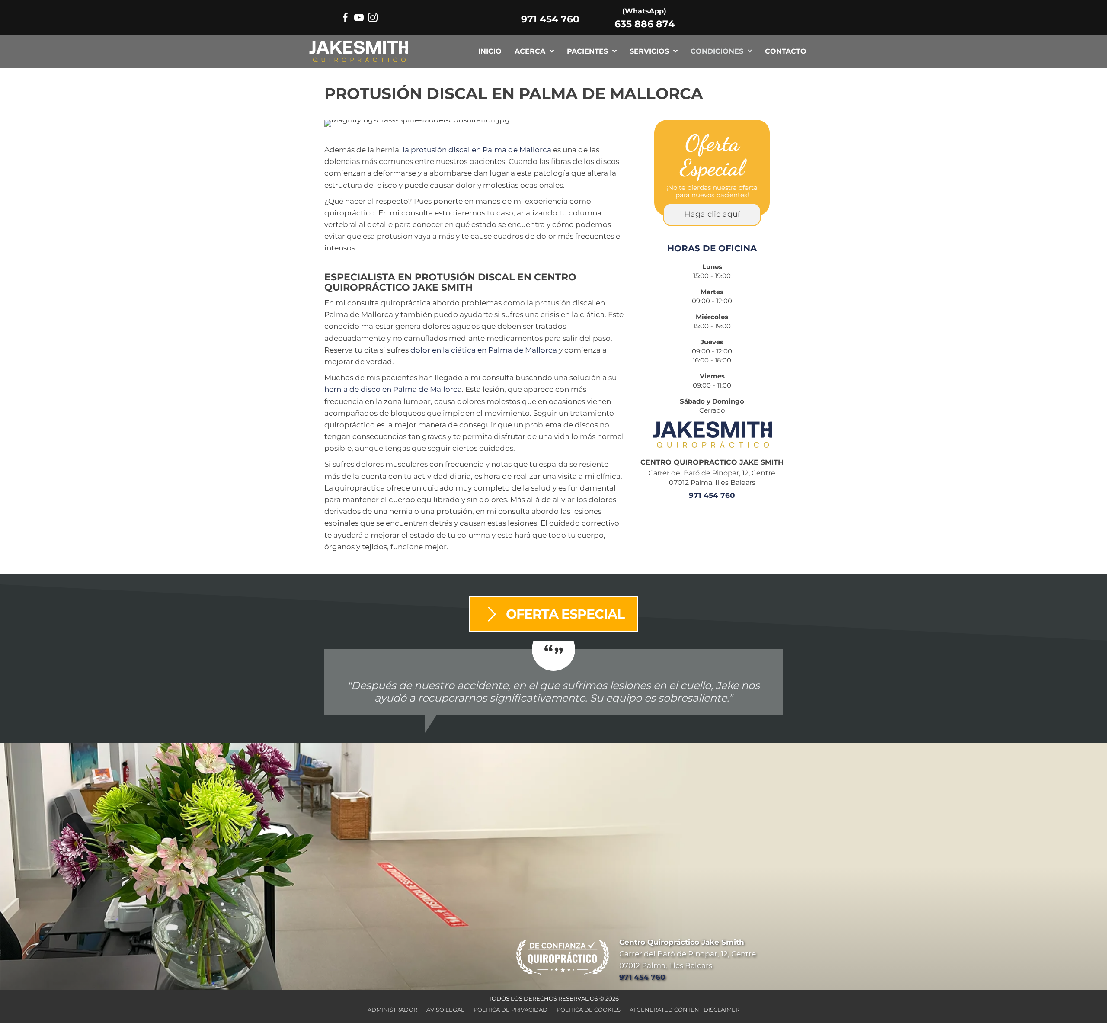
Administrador (392, 1009)
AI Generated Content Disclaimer (684, 1009)
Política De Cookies (589, 1009)
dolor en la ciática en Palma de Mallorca (483, 350)
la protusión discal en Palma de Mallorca (477, 149)
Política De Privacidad (510, 1009)
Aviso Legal (445, 1009)
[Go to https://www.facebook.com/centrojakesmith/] (345, 19)
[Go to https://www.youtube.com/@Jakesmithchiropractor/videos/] (359, 19)
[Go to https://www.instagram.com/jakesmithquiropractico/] (373, 19)
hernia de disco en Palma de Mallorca (393, 389)
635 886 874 (644, 24)
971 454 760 (550, 19)
